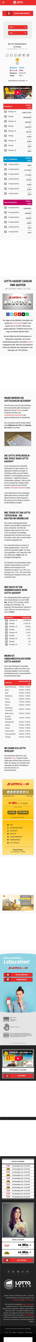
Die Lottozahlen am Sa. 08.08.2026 (21, 1193)
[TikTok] (23, 1272)
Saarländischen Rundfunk (13, 415)
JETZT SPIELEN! (22, 812)
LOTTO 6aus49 (17, 323)
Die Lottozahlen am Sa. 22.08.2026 (21, 1172)
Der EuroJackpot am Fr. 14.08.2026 (21, 1187)
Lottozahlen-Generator (17, 488)
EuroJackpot (16, 1300)
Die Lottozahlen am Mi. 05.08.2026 (21, 1197)
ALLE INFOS (12, 812)
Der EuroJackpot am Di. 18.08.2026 (21, 1181)
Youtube (19, 410)
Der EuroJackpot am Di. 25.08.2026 (21, 1169)
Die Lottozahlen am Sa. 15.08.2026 (21, 1184)
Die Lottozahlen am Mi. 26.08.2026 (21, 1166)
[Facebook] (8, 1272)
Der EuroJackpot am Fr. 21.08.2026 (21, 1175)
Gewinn (30, 342)
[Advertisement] (18, 258)
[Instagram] (13, 1272)
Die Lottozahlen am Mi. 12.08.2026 (21, 1190)
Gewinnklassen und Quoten (16, 81)
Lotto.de (14, 758)
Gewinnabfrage (29, 1315)
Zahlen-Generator (28, 1304)
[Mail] (18, 1272)
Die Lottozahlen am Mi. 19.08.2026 (21, 1178)
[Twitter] (27, 1272)
